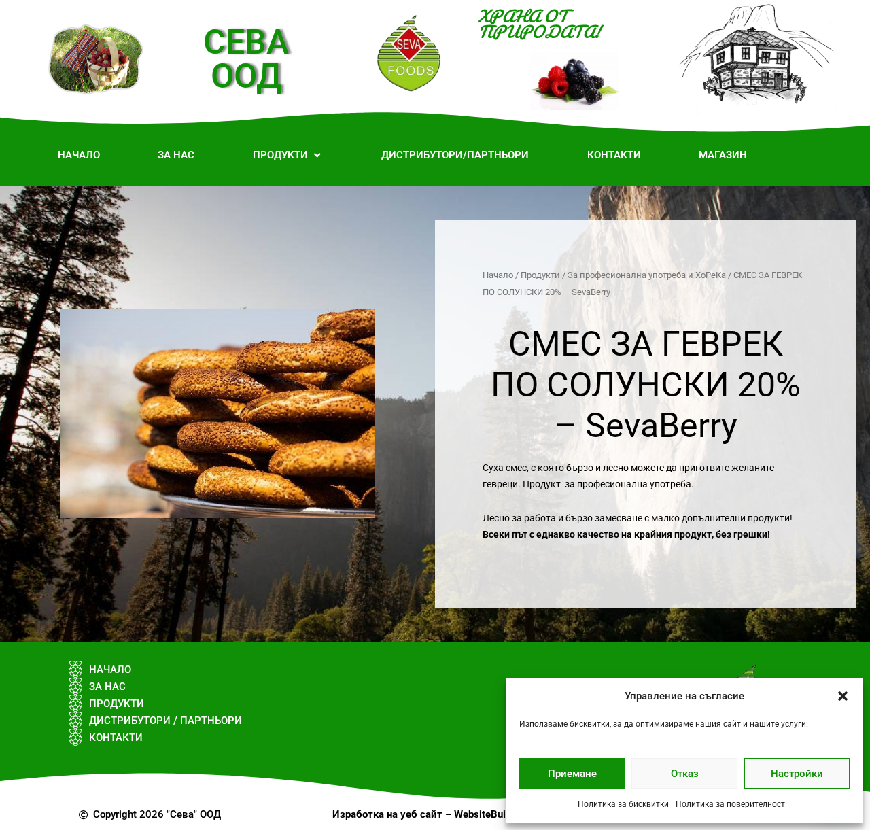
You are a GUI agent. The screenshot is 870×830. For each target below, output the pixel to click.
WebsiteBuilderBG (495, 814)
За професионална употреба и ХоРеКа (647, 275)
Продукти (540, 275)
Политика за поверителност (730, 804)
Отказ (685, 773)
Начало (498, 275)
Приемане (572, 773)
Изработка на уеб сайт (387, 814)
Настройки (797, 773)
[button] (843, 696)
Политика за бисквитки (623, 804)
